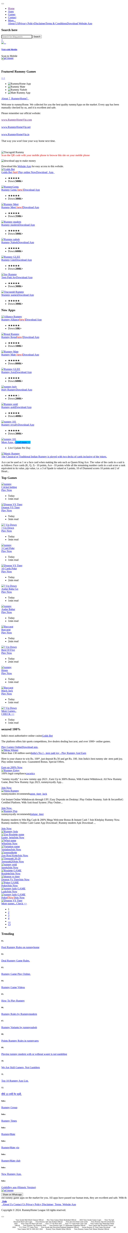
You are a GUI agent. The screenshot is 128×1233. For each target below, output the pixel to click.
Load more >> (22, 442)
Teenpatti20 (7, 861)
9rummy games (9, 294)
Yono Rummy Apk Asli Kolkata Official (49, 1222)
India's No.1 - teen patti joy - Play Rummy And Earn (58, 753)
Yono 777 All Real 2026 (53, 1223)
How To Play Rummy (13, 1000)
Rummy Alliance (13, 319)
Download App (45, 172)
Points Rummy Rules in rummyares (20, 1040)
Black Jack (7, 690)
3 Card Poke (7, 548)
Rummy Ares (8, 372)
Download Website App (79, 23)
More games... (8, 903)
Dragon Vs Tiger (10, 879)
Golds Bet (9, 172)
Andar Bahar (8, 609)
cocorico (30, 773)
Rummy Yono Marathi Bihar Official (58, 1229)
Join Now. (6, 808)
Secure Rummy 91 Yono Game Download (96, 1227)
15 (9, 924)
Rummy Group (9, 1107)
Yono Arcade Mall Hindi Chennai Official (30, 1220)
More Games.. (8, 711)
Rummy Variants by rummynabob (19, 1027)
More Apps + (8, 442)
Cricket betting (9, 487)
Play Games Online (11, 747)
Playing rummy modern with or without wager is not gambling (34, 1054)
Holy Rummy (8, 389)
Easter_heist (7, 837)
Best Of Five (8, 650)
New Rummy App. (11, 1174)
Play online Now (27, 172)
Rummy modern (9, 224)
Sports (4, 867)
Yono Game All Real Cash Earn (31, 1223)
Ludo (4, 891)
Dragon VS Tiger (10, 507)
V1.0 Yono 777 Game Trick (28, 1227)
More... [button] (12, 20)
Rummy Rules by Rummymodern (19, 1014)
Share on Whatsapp (12, 1194)
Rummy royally (9, 424)
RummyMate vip (10, 1147)
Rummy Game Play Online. (16, 974)
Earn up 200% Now (11, 767)
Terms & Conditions (56, 23)
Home (11, 8)
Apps (11, 11)
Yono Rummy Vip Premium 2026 (34, 1225)
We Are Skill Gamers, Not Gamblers (20, 1067)
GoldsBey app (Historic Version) (18, 1187)
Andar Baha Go (9, 588)
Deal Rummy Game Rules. (15, 960)
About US (13, 23)
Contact (12, 17)
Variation (6, 849)
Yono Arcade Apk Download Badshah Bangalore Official (60, 1227)
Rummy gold (8, 407)
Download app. (30, 747)
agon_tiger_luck (38, 793)
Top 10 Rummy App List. (14, 1080)
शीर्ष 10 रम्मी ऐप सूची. (11, 1094)
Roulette (5, 873)
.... (9, 921)
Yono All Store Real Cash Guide (77, 1222)
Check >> (21, 903)
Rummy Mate (12, 354)
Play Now (6, 490)
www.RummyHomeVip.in (15, 134)
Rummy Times (9, 1120)
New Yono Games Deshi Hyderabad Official (61, 1220)
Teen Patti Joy (8, 277)
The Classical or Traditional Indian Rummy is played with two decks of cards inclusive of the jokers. (54, 456)
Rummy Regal (12, 337)
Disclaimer (40, 23)
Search (37, 36)
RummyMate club (10, 1160)
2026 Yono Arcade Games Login (90, 1220)
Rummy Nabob (9, 242)
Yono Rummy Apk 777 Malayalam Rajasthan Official (67, 1225)
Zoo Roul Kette (9, 855)
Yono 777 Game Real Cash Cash (76, 1223)
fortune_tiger (37, 814)
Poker (4, 885)
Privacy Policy (26, 23)
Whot (4, 843)
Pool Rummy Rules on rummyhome (20, 947)
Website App (24, 166)
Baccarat (5, 629)
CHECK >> (7, 714)
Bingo (4, 670)
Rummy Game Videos (13, 987)
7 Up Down (7, 527)
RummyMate (8, 1134)
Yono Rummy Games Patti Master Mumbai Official (91, 1229)
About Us (7, 1204)
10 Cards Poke (9, 568)
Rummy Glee (8, 259)
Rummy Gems (12, 189)
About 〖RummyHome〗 (15, 98)
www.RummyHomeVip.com (16, 119)
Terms (57, 1204)
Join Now (6, 787)
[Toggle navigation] (2, 3)
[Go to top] (2, 1216)
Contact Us (19, 1204)
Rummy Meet (12, 207)
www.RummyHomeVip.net (15, 127)
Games (11, 14)
